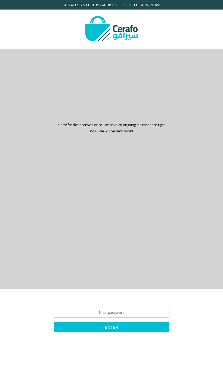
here (127, 4)
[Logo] (111, 28)
